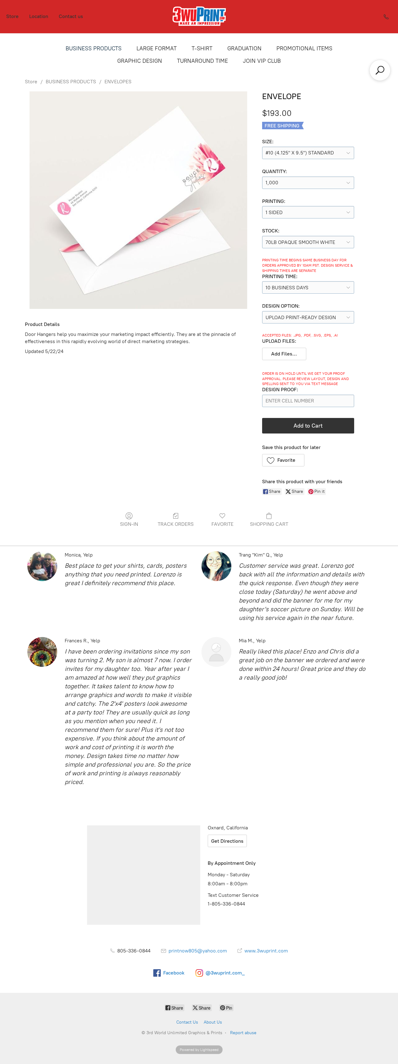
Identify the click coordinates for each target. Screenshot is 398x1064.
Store (12, 16)
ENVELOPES (118, 82)
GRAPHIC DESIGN (139, 60)
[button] (284, 354)
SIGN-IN (129, 524)
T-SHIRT (202, 48)
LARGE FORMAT (157, 48)
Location (38, 16)
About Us (213, 1022)
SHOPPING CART (269, 524)
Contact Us (187, 1022)
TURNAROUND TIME (202, 60)
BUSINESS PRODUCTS (94, 48)
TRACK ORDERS (176, 524)
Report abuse (243, 1032)
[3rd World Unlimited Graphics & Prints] (199, 16)
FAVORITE (222, 524)
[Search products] (380, 70)
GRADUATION (244, 48)
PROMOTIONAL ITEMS (304, 48)
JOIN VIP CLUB (262, 60)
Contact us (71, 16)
